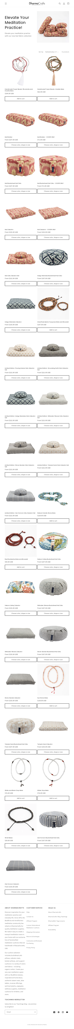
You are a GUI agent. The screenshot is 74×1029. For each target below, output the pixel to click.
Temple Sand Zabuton (44, 744)
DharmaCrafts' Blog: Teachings (57, 916)
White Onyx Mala (43, 790)
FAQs (27, 912)
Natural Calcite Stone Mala (46, 513)
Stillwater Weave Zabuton (13, 652)
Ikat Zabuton (9, 229)
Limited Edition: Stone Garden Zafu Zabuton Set (19, 466)
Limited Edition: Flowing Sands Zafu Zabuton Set (19, 369)
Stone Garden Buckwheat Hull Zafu (49, 652)
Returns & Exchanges (32, 936)
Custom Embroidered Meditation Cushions (33, 926)
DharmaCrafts (34, 1024)
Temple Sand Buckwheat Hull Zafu (16, 744)
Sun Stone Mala (42, 698)
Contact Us (29, 916)
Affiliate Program (31, 921)
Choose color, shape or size (20, 145)
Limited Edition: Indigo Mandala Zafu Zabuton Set (20, 417)
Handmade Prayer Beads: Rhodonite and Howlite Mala (19, 90)
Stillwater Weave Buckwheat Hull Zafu (50, 605)
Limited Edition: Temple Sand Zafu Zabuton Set (53, 465)
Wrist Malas (9, 838)
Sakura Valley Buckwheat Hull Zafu (49, 559)
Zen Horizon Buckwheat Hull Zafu (48, 838)
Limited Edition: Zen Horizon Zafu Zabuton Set (20, 513)
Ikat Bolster (8, 137)
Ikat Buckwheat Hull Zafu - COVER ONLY (50, 183)
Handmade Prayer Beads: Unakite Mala (50, 89)
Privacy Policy (30, 947)
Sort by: (41, 52)
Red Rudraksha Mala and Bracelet (16, 559)
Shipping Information (33, 932)
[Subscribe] (35, 1012)
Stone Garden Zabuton (12, 698)
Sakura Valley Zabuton (12, 605)
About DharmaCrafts (54, 912)
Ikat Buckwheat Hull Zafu (13, 183)
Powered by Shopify (42, 1024)
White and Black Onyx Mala (14, 790)
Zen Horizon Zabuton (12, 884)
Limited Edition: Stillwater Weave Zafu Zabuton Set (53, 417)
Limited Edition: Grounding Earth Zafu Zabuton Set (52, 369)
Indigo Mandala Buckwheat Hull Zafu (49, 276)
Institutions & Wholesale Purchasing (34, 942)
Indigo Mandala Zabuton (13, 322)
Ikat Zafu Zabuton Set (12, 276)
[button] (6, 3)
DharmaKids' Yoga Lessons (56, 921)
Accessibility (52, 930)
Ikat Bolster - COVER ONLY (46, 137)
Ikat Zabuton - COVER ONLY (46, 229)
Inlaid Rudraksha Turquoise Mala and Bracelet (53, 322)
